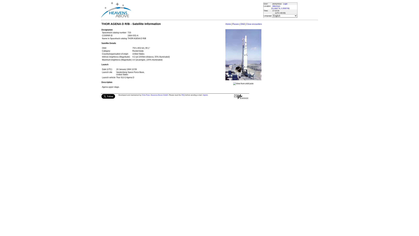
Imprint (205, 95)
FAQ (183, 95)
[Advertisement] (193, 9)
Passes (235, 24)
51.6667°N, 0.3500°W (280, 8)
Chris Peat (146, 95)
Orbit (242, 24)
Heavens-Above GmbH (159, 95)
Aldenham (276, 6)
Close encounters (254, 24)
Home (228, 24)
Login (285, 4)
